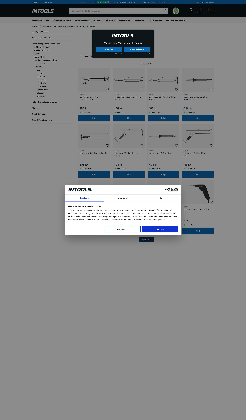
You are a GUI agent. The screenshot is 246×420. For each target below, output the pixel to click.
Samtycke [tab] (84, 198)
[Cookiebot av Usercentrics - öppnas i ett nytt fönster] (166, 189)
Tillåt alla (160, 229)
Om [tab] (161, 198)
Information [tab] (123, 198)
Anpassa (121, 229)
